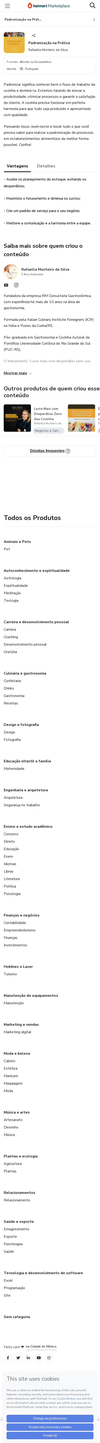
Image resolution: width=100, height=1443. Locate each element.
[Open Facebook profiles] (8, 1358)
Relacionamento (17, 1200)
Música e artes (17, 1112)
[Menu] (7, 6)
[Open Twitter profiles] (18, 1358)
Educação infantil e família (27, 761)
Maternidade (14, 768)
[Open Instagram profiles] (49, 1358)
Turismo (10, 974)
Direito (9, 841)
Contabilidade (15, 922)
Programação (14, 1288)
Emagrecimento (16, 1229)
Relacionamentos (19, 1192)
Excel (8, 1280)
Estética (10, 1068)
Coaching (11, 637)
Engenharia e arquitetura (26, 790)
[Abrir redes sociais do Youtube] (6, 286)
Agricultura (13, 1163)
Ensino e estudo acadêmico (28, 826)
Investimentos (15, 945)
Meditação (12, 593)
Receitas (11, 703)
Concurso (11, 834)
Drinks (9, 688)
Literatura (12, 878)
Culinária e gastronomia (25, 673)
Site (7, 1295)
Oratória (10, 651)
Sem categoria (17, 1316)
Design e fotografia (21, 724)
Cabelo (9, 1061)
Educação (11, 849)
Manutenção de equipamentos (31, 995)
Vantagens (17, 166)
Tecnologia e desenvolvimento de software (43, 1273)
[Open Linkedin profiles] (28, 1358)
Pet (7, 549)
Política (10, 886)
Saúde (9, 1251)
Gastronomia (14, 695)
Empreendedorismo (20, 930)
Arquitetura (13, 797)
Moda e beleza (17, 1053)
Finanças (10, 937)
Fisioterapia (13, 1244)
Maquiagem (13, 1083)
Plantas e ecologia (21, 1156)
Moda (8, 1090)
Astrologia (12, 578)
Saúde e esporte (19, 1221)
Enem (8, 856)
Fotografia (12, 739)
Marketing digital (17, 1032)
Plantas (10, 1171)
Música (9, 1134)
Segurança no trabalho (22, 805)
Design (9, 732)
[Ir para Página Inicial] (49, 6)
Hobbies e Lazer (18, 966)
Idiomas (10, 864)
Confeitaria (12, 680)
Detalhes (46, 166)
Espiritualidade (16, 585)
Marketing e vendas (21, 1024)
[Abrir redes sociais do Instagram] (16, 286)
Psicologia (12, 893)
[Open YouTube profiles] (38, 1358)
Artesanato (13, 1119)
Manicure (11, 1076)
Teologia (11, 600)
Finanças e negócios (22, 915)
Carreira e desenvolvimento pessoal (36, 622)
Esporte (10, 1236)
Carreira (10, 629)
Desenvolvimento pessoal (25, 644)
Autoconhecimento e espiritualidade (37, 570)
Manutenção (14, 1003)
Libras (8, 871)
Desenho (11, 1127)
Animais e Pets (17, 541)
